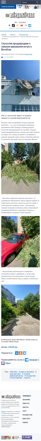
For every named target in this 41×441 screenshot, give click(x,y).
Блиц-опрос (26, 419)
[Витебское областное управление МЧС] (27, 439)
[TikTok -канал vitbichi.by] (13, 26)
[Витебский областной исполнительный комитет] (17, 439)
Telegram (33, 359)
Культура (25, 407)
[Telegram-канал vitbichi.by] (29, 26)
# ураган (27, 378)
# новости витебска (26, 372)
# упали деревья (16, 378)
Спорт (25, 411)
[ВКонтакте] (16, 353)
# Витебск (14, 372)
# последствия (30, 376)
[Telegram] (24, 353)
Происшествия (23, 34)
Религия (25, 422)
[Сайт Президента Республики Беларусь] (6, 439)
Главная (3, 34)
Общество (26, 403)
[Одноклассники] (20, 353)
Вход (16, 22)
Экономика (26, 400)
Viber (7, 363)
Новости (12, 34)
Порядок (3, 411)
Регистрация (22, 22)
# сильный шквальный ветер (20, 375)
